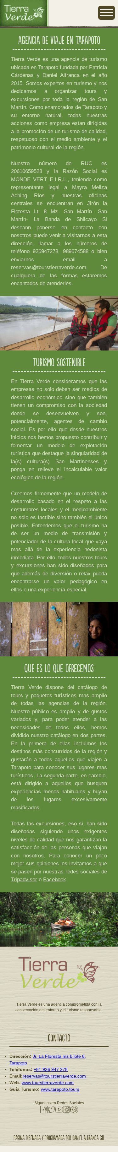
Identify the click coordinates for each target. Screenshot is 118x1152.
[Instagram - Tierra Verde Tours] (66, 1109)
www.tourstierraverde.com (48, 1082)
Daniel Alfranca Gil (88, 1138)
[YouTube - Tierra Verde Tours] (59, 1109)
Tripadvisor (24, 880)
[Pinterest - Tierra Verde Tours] (74, 1109)
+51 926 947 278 (51, 1069)
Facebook (54, 880)
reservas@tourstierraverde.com (54, 1076)
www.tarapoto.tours (60, 1089)
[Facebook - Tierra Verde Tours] (44, 1109)
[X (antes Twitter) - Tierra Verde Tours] (51, 1109)
